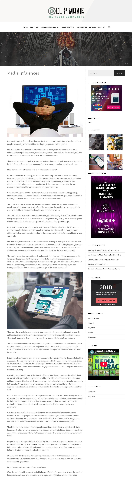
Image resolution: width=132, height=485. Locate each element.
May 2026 (91, 396)
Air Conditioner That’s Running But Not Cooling (104, 255)
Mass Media (67, 27)
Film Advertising (94, 318)
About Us (34, 27)
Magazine (91, 328)
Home (25, 27)
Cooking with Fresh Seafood (98, 264)
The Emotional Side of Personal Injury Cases (103, 259)
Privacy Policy (95, 27)
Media (90, 332)
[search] (108, 27)
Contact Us (82, 27)
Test (89, 122)
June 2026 (91, 392)
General (91, 323)
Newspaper (92, 337)
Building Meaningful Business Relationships (103, 250)
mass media (32, 444)
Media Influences (48, 27)
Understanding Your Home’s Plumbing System (104, 269)
